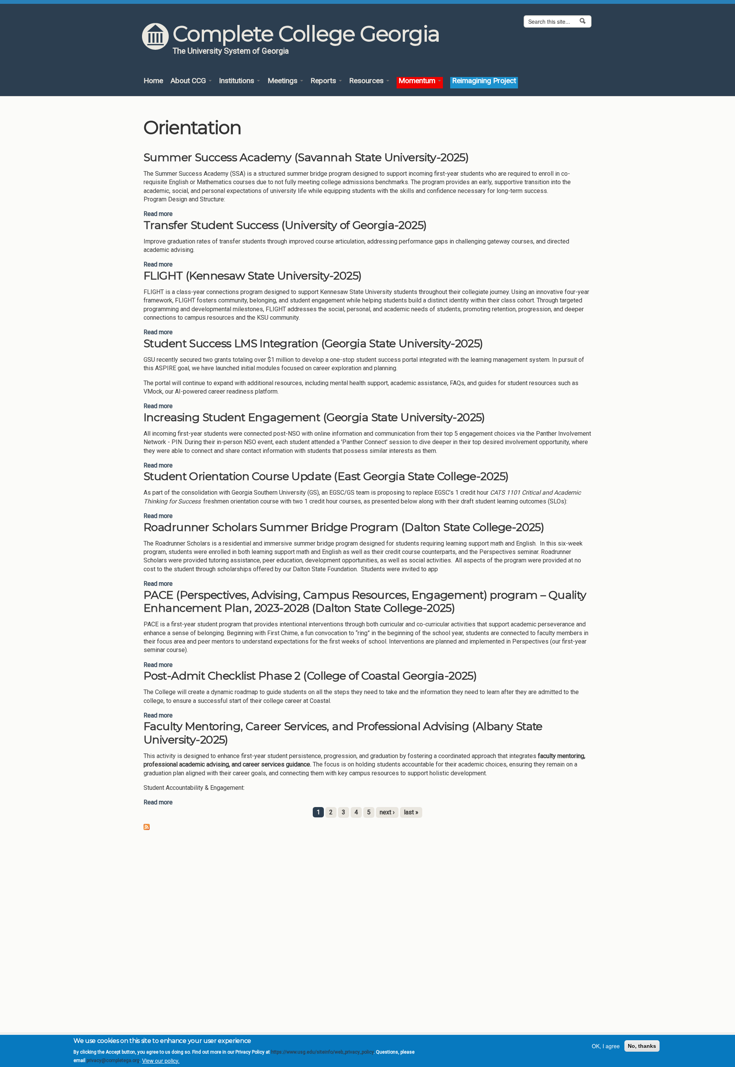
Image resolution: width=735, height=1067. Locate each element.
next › (387, 812)
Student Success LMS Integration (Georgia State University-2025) (313, 343)
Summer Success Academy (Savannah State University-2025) (306, 157)
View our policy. (161, 1060)
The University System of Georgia (231, 51)
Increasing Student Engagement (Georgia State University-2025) (314, 417)
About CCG (189, 81)
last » (411, 812)
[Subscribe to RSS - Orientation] (147, 826)
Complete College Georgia (306, 34)
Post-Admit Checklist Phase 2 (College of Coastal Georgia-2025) (310, 675)
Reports (324, 81)
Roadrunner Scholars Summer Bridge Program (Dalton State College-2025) (344, 527)
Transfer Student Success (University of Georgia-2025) (285, 225)
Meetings (283, 81)
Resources (367, 81)
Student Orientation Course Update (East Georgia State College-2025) (326, 476)
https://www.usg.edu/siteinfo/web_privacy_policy (322, 1052)
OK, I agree (606, 1046)
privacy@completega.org (113, 1060)
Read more (158, 213)
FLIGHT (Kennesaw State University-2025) (253, 275)
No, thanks (642, 1046)
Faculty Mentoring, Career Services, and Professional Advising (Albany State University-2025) (343, 732)
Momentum (418, 81)
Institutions (237, 81)
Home (153, 81)
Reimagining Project (484, 81)
